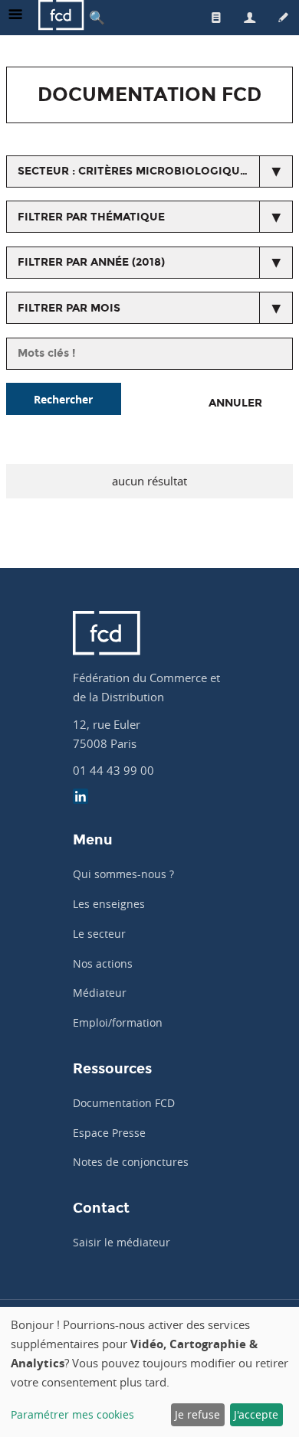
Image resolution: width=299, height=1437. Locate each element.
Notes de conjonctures (131, 1161)
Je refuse (197, 1414)
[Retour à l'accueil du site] (61, 17)
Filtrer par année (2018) (91, 262)
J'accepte (256, 1414)
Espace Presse (109, 1132)
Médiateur (100, 992)
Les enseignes (109, 903)
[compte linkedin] (80, 798)
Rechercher (63, 399)
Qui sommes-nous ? (123, 874)
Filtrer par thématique (91, 217)
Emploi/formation (118, 1022)
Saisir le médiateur (121, 1242)
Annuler (235, 403)
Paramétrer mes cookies (72, 1414)
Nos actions (103, 963)
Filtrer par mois (69, 308)
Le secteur (99, 933)
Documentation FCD (124, 1103)
